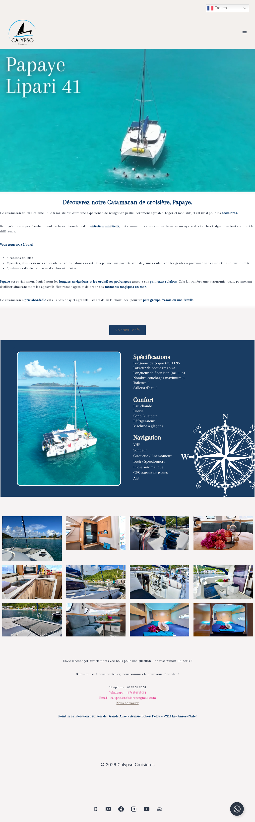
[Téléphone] (95, 809)
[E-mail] (108, 809)
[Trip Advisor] (159, 809)
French (220, 8)
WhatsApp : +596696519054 (127, 692)
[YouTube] (146, 809)
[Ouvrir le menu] (244, 32)
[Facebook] (121, 809)
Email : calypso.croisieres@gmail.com (127, 698)
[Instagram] (133, 809)
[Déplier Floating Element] (237, 809)
